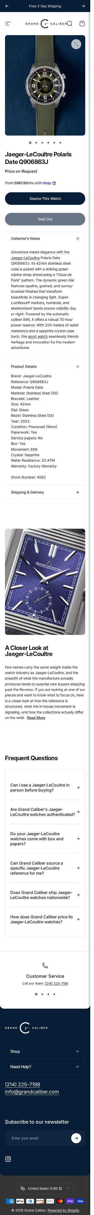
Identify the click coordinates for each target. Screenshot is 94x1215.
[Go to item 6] (60, 143)
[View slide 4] (54, 994)
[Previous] (7, 6)
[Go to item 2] (36, 143)
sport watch (38, 336)
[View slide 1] (36, 994)
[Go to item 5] (54, 143)
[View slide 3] (48, 994)
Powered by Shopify (63, 1210)
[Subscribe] (76, 1138)
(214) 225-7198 (56, 983)
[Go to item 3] (42, 143)
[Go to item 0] (30, 143)
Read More (36, 717)
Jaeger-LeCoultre (25, 258)
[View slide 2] (42, 994)
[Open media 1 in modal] (76, 44)
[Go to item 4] (48, 143)
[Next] (83, 6)
